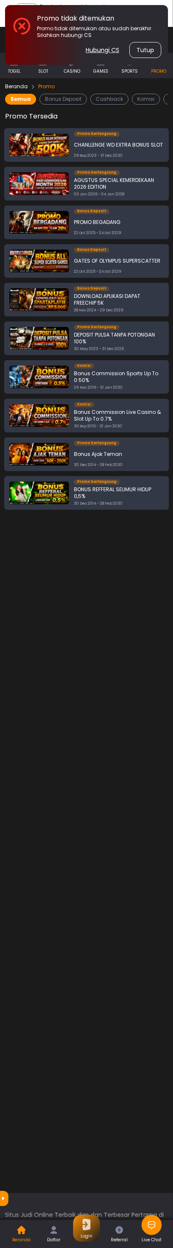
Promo (46, 86)
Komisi (146, 99)
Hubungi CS (102, 50)
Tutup (145, 50)
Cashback (109, 99)
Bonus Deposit (63, 99)
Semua (20, 99)
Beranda (16, 86)
